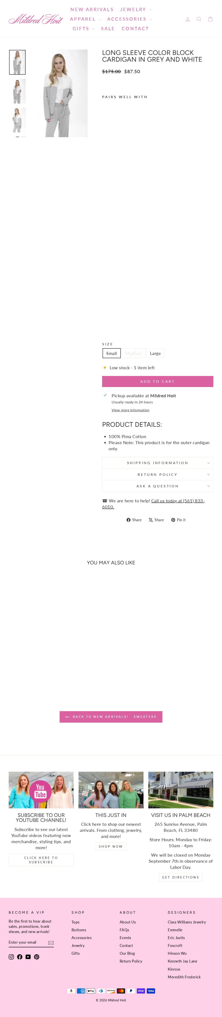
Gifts (82, 28)
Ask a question (158, 486)
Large (155, 353)
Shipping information (158, 463)
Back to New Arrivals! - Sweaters (114, 717)
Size (107, 344)
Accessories (128, 18)
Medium (133, 353)
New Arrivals (92, 9)
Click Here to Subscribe (41, 860)
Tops (76, 922)
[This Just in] (111, 790)
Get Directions (180, 877)
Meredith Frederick (184, 977)
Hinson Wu (177, 953)
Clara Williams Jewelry (187, 922)
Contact (135, 28)
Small (111, 353)
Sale (108, 28)
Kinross (174, 969)
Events (125, 937)
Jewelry (134, 9)
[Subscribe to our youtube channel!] (41, 790)
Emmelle (175, 930)
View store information (130, 410)
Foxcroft (175, 945)
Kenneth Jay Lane (182, 961)
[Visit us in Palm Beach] (180, 790)
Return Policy (158, 474)
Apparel (84, 18)
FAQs (124, 930)
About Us (128, 922)
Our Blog (127, 953)
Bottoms (79, 930)
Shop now (111, 846)
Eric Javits (176, 937)
